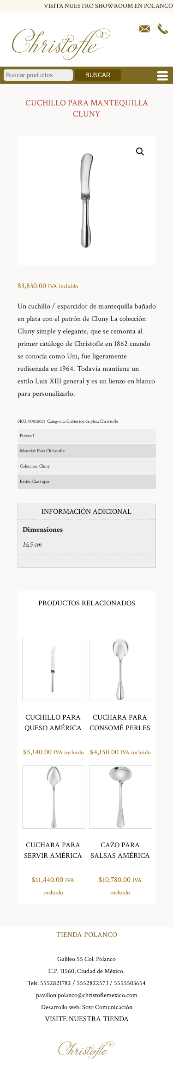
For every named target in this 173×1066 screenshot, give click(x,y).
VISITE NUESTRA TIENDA (87, 1019)
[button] (140, 151)
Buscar (97, 75)
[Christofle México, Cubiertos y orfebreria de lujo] (61, 64)
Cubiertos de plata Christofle (92, 422)
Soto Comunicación (107, 1007)
